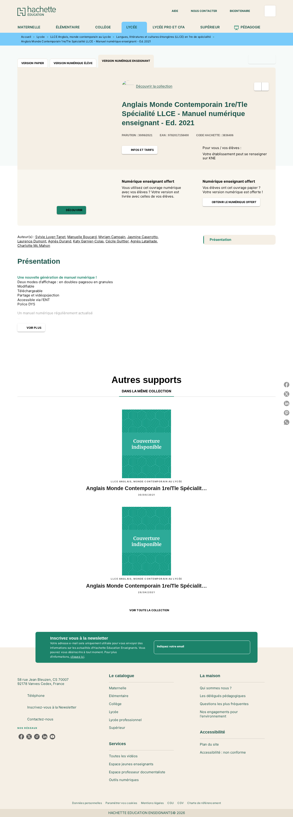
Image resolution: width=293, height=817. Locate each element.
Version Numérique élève (73, 63)
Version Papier (32, 63)
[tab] (31, 27)
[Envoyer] (244, 647)
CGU (170, 803)
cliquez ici (77, 657)
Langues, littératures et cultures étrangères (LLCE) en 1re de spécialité (163, 36)
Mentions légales (152, 803)
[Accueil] (36, 11)
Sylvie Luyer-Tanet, (50, 237)
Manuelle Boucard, (82, 237)
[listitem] (21, 737)
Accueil (26, 36)
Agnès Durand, (60, 241)
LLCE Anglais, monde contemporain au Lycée (80, 36)
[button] (172, 11)
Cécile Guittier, (118, 241)
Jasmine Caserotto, (143, 237)
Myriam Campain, (112, 237)
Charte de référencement (204, 803)
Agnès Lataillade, (144, 241)
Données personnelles (87, 803)
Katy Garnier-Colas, (89, 241)
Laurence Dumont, (32, 241)
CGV (180, 803)
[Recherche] (270, 10)
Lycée (41, 36)
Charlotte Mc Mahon (33, 246)
